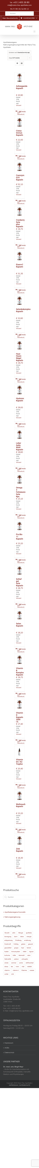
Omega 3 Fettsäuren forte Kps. (20, 491)
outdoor (16, 959)
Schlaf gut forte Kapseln (19, 582)
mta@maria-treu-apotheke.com (19, 5)
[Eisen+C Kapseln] (19, 256)
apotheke (29, 933)
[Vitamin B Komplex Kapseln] (19, 660)
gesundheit (7, 948)
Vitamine (24, 970)
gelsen (23, 944)
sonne (21, 963)
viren (17, 967)
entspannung (8, 940)
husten (6, 952)
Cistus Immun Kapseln (19, 133)
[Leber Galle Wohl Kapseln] (19, 434)
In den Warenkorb (18, 113)
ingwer (31, 952)
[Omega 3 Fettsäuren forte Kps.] (19, 479)
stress (6, 967)
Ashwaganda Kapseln (21, 87)
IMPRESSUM (13, 1085)
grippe (16, 948)
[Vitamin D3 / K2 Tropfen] (19, 751)
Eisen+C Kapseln (19, 265)
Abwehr (7, 933)
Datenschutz (9, 1052)
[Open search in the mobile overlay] (19, 13)
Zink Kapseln (19, 850)
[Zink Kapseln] (19, 840)
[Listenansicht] (22, 63)
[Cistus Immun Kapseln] (19, 122)
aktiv (13, 933)
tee (12, 967)
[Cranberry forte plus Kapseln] (19, 211)
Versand (18, 105)
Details (22, 112)
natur (29, 955)
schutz (6, 963)
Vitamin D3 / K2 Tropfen (19, 761)
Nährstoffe (7, 959)
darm (15, 937)
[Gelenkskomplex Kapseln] (19, 300)
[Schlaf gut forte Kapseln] (19, 570)
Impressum (9, 1043)
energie (29, 937)
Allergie (20, 933)
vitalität (29, 967)
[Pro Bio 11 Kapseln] (19, 526)
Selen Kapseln (19, 624)
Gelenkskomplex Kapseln (23, 310)
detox (22, 937)
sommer (13, 963)
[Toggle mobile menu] (34, 31)
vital (23, 967)
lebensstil (21, 955)
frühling (16, 944)
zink (12, 974)
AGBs (7, 1048)
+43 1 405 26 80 (21, 2)
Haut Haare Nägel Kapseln (19, 357)
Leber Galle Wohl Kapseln (19, 446)
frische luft (7, 944)
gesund (30, 944)
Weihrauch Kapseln (20, 805)
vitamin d (16, 970)
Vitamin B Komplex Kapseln (20, 671)
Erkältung (18, 940)
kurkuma (7, 955)
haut (22, 948)
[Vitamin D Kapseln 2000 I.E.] (19, 704)
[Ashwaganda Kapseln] (19, 77)
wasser (32, 970)
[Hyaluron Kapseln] (19, 390)
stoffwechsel (29, 963)
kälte (14, 955)
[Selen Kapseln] (19, 615)
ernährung (27, 940)
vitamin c (7, 970)
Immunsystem (15, 952)
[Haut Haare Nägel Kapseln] (19, 345)
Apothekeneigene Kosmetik (15, 912)
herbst (29, 948)
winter (6, 974)
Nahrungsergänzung (12, 917)
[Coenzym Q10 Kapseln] (19, 167)
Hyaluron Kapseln (20, 399)
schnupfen (25, 959)
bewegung (7, 937)
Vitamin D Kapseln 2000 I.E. (19, 717)
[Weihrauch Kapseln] (19, 796)
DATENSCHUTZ (24, 1085)
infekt (24, 952)
